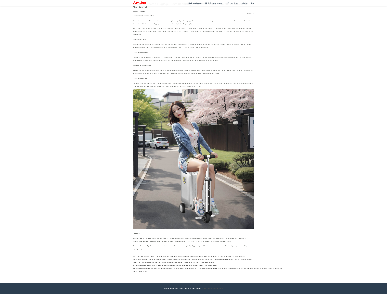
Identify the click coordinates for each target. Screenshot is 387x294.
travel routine (229, 259)
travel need (204, 262)
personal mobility (187, 256)
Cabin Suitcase (207, 288)
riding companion (192, 259)
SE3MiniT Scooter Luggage (213, 3)
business (207, 268)
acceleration (159, 265)
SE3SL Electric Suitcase (194, 3)
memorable (145, 268)
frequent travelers (172, 259)
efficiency (147, 265)
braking (166, 265)
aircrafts (244, 268)
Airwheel (245, 3)
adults (145, 271)
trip (211, 268)
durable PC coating (232, 256)
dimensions (231, 268)
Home (135, 11)
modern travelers (219, 259)
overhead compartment (205, 259)
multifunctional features (241, 259)
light (211, 265)
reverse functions (174, 265)
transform (157, 268)
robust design (162, 262)
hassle (225, 268)
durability (141, 265)
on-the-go (195, 265)
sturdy (208, 265)
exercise (184, 268)
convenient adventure (183, 262)
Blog (252, 3)
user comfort (142, 262)
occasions (276, 268)
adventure (177, 268)
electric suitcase (152, 21)
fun (188, 268)
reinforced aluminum (219, 256)
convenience (263, 268)
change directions (186, 265)
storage (220, 268)
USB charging (208, 256)
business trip (155, 70)
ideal (139, 268)
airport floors (182, 259)
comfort (152, 265)
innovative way (171, 262)
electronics (202, 265)
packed (215, 268)
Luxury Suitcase (217, 288)
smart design (167, 256)
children (140, 271)
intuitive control (195, 262)
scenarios (250, 268)
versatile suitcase (151, 262)
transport (171, 268)
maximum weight (161, 259)
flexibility (256, 268)
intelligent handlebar (148, 259)
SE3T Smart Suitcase (232, 3)
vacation (197, 268)
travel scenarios (198, 256)
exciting (151, 268)
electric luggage (145, 238)
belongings (164, 268)
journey (191, 268)
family (202, 268)
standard (238, 268)
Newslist (141, 11)
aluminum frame (176, 256)
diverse (270, 268)
